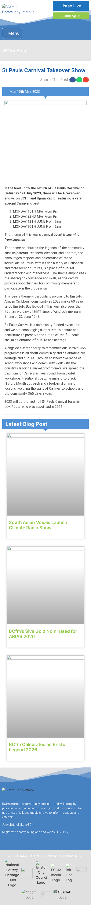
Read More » (17, 535)
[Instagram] (67, 32)
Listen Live (71, 6)
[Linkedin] (75, 32)
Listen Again (71, 16)
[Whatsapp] (84, 32)
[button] (12, 33)
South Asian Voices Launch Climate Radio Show (38, 525)
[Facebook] (58, 32)
